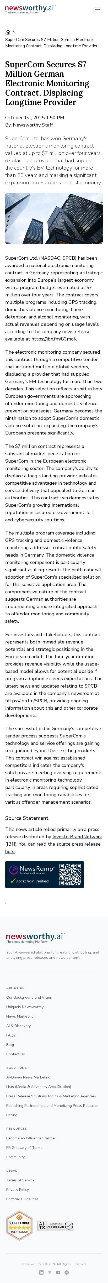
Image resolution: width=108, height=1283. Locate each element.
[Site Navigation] (97, 9)
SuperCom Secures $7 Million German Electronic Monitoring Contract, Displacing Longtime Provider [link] (51, 43)
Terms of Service (20, 1180)
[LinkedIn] (41, 1272)
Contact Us (15, 1054)
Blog (10, 1044)
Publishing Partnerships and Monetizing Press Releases (52, 1105)
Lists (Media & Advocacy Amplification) (38, 1086)
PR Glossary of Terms (24, 1147)
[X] (50, 1272)
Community (15, 1157)
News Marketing (20, 1016)
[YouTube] (58, 1272)
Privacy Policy (17, 1189)
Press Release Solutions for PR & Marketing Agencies (51, 1096)
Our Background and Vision (29, 997)
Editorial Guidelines (22, 1199)
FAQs (10, 1035)
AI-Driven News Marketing (28, 1077)
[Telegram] (66, 1272)
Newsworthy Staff (33, 125)
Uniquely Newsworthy (25, 1006)
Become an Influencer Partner (31, 1138)
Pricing (11, 1115)
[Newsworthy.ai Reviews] (19, 1226)
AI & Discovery (18, 1025)
